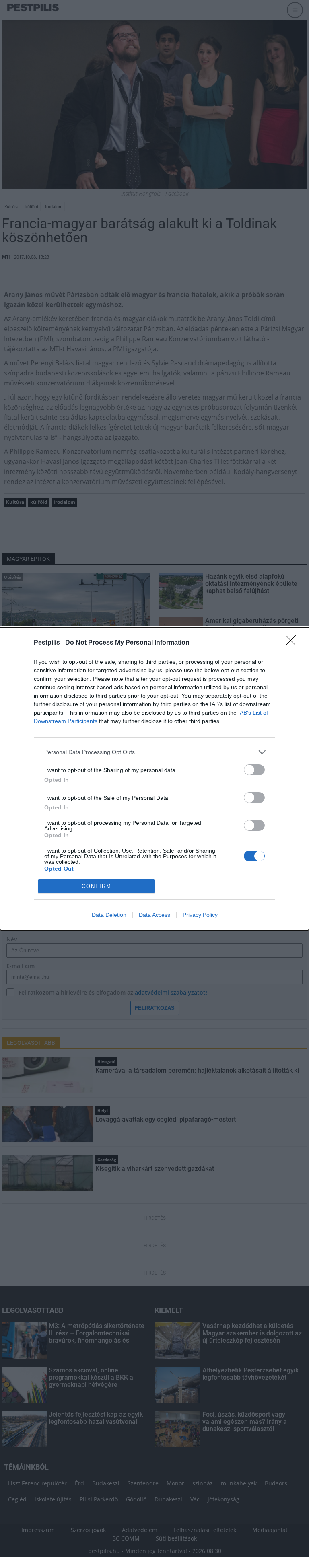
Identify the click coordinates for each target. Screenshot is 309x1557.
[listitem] (154, 752)
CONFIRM (96, 886)
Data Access (154, 915)
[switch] (254, 769)
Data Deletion (109, 915)
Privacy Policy (200, 915)
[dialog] (154, 778)
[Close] (293, 643)
